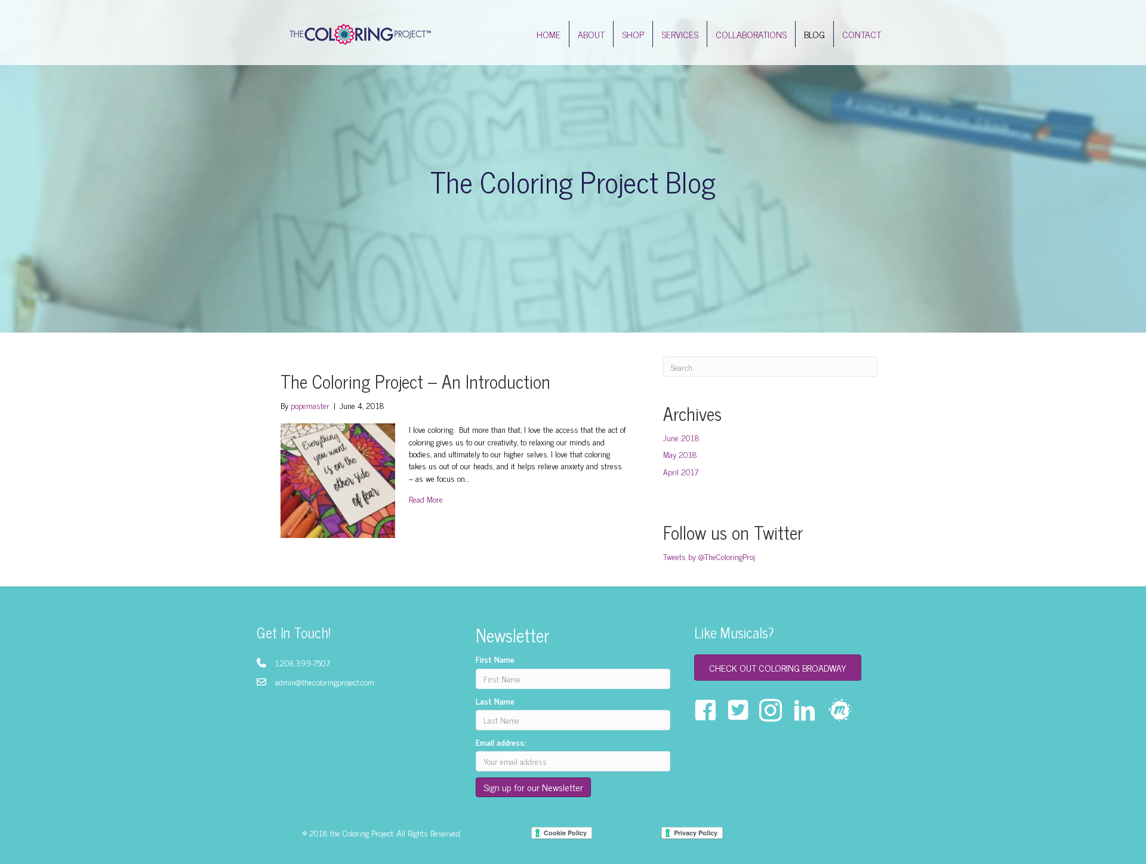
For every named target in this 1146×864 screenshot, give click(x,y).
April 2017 (680, 471)
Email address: (501, 742)
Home (548, 34)
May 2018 (680, 454)
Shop (633, 34)
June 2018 (681, 437)
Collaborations (751, 34)
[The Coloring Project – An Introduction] (338, 479)
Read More (426, 499)
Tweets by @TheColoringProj (709, 556)
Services (679, 34)
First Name (495, 659)
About (591, 34)
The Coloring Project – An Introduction (415, 381)
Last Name (495, 701)
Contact (861, 34)
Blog (814, 34)
